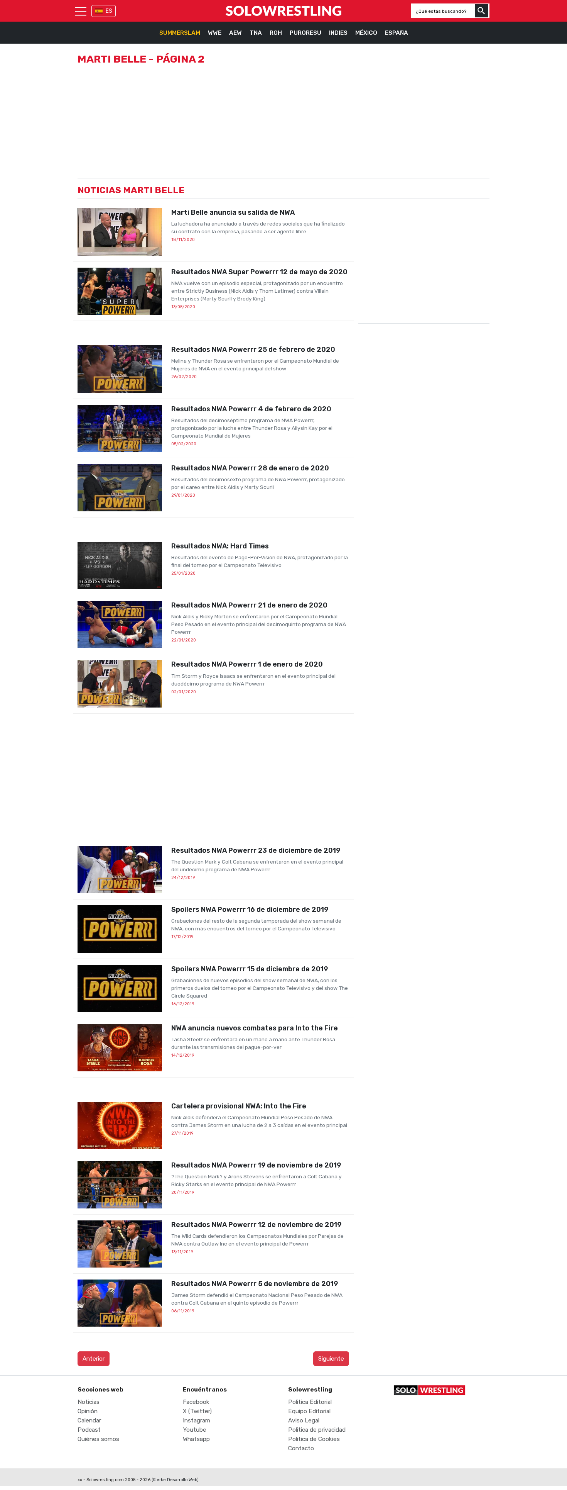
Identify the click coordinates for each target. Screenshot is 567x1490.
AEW (235, 32)
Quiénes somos (98, 1439)
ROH (276, 32)
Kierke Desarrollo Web (175, 1479)
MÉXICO (366, 32)
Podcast (89, 1429)
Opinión (88, 1411)
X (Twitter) (197, 1411)
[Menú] (80, 11)
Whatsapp (196, 1439)
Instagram (196, 1420)
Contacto (301, 1448)
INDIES (338, 32)
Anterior (94, 1358)
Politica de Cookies (314, 1439)
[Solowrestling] (283, 11)
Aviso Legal (303, 1420)
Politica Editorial (310, 1401)
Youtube (194, 1429)
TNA (256, 32)
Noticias (89, 1401)
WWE (214, 32)
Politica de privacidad (317, 1429)
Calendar (89, 1420)
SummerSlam (179, 32)
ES (109, 11)
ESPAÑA (396, 32)
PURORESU (305, 32)
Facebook (196, 1401)
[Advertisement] (213, 780)
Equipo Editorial (309, 1411)
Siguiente (331, 1358)
